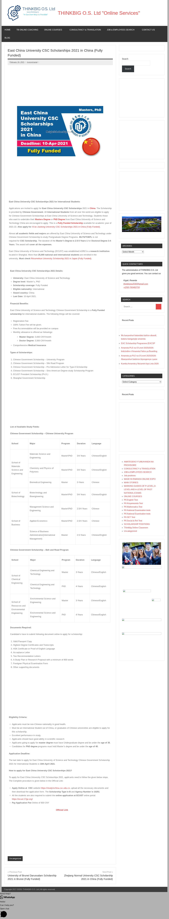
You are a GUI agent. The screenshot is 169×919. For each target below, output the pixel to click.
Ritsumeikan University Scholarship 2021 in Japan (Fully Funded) (61, 258)
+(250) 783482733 (131, 287)
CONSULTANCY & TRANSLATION (139, 469)
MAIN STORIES (131, 482)
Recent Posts (128, 320)
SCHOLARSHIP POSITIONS (137, 524)
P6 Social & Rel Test (133, 521)
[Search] (158, 306)
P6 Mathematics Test (133, 507)
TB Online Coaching (27, 30)
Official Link (38, 810)
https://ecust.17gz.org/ (22, 799)
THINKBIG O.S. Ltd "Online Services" (99, 13)
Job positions (130, 476)
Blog (7, 38)
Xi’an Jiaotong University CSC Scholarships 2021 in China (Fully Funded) (66, 227)
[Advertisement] (60, 85)
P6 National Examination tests (137, 510)
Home (8, 30)
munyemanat (32, 62)
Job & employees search (120, 30)
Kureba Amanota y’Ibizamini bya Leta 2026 (140, 364)
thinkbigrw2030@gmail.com (135, 284)
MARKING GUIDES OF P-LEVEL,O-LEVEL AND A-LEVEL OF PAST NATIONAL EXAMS (140, 489)
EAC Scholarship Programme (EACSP (138, 343)
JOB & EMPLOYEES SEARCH (138, 472)
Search (125, 59)
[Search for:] (139, 306)
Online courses (53, 30)
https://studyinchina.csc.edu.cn (55, 788)
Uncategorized (15, 858)
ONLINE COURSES (133, 496)
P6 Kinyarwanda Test (133, 503)
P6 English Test (131, 500)
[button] (84, 893)
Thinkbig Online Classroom (136, 528)
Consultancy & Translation (85, 30)
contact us (148, 30)
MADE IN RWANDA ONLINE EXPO (140, 479)
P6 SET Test (129, 517)
